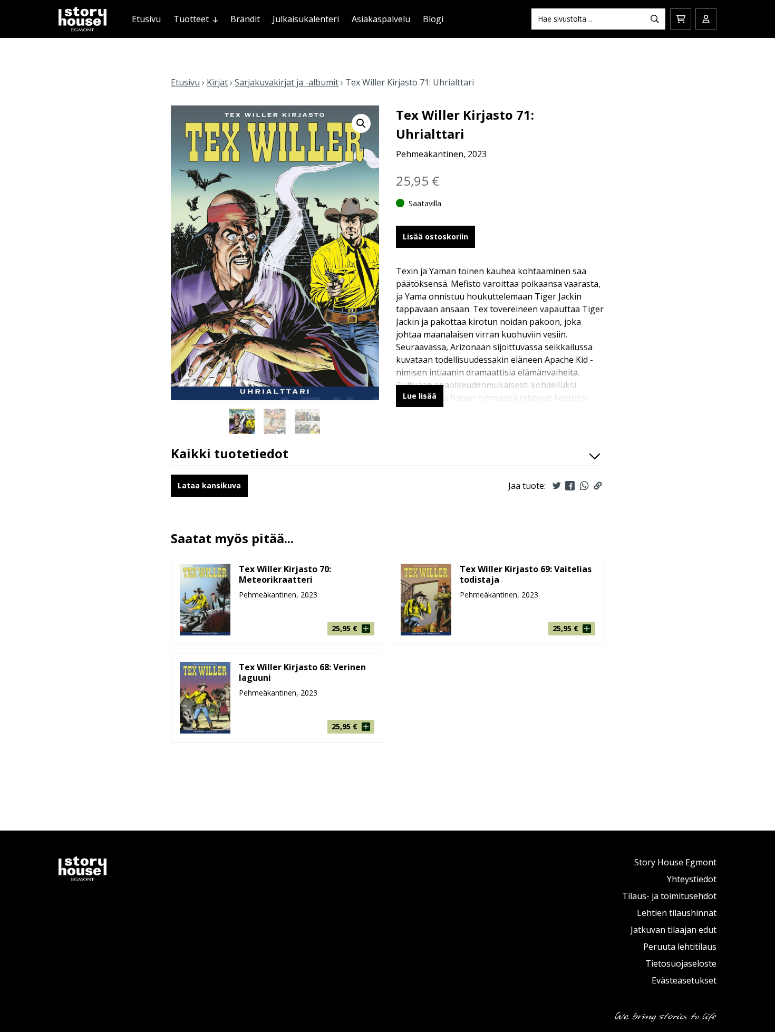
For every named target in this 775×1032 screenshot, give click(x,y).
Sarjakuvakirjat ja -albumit (286, 82)
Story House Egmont (675, 862)
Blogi (433, 19)
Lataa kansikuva (209, 485)
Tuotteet (191, 19)
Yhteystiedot (691, 879)
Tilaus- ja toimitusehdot (669, 896)
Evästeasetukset (684, 980)
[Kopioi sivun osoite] (598, 485)
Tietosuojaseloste (680, 963)
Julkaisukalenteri (306, 19)
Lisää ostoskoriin (435, 237)
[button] (361, 123)
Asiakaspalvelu (381, 19)
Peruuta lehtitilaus (679, 946)
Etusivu (146, 19)
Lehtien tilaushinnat (676, 913)
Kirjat (217, 82)
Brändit (245, 19)
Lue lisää (420, 396)
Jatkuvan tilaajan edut (673, 929)
